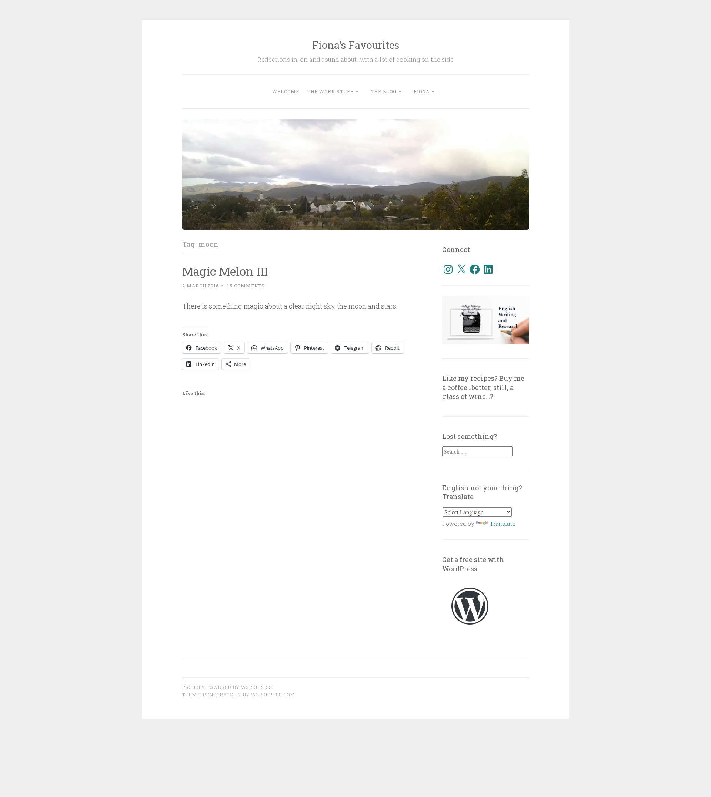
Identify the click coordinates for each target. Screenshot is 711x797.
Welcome (285, 91)
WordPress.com (273, 694)
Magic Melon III (225, 271)
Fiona (422, 91)
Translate (502, 523)
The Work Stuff (330, 91)
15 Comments (246, 286)
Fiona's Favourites (355, 44)
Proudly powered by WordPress (227, 687)
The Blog (384, 91)
